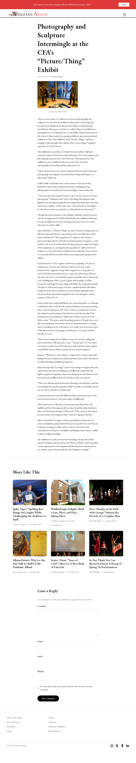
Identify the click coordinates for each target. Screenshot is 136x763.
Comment (42, 606)
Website (40, 671)
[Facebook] (122, 745)
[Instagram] (111, 745)
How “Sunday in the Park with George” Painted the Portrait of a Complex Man (105, 512)
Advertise (52, 722)
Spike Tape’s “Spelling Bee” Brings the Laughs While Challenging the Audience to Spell (29, 514)
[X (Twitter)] (117, 745)
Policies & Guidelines (57, 726)
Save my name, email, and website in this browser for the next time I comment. (66, 688)
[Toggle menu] (123, 13)
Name (40, 641)
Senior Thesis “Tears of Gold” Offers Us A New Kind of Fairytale (67, 563)
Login (9, 731)
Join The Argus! (13, 722)
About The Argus (14, 717)
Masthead (11, 726)
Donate (51, 717)
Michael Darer (57, 77)
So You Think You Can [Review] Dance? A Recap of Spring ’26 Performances (105, 563)
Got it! (124, 4)
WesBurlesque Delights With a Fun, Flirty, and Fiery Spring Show (67, 512)
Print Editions (54, 731)
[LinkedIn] (127, 745)
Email (40, 656)
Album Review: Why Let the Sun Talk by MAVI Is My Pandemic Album (29, 563)
